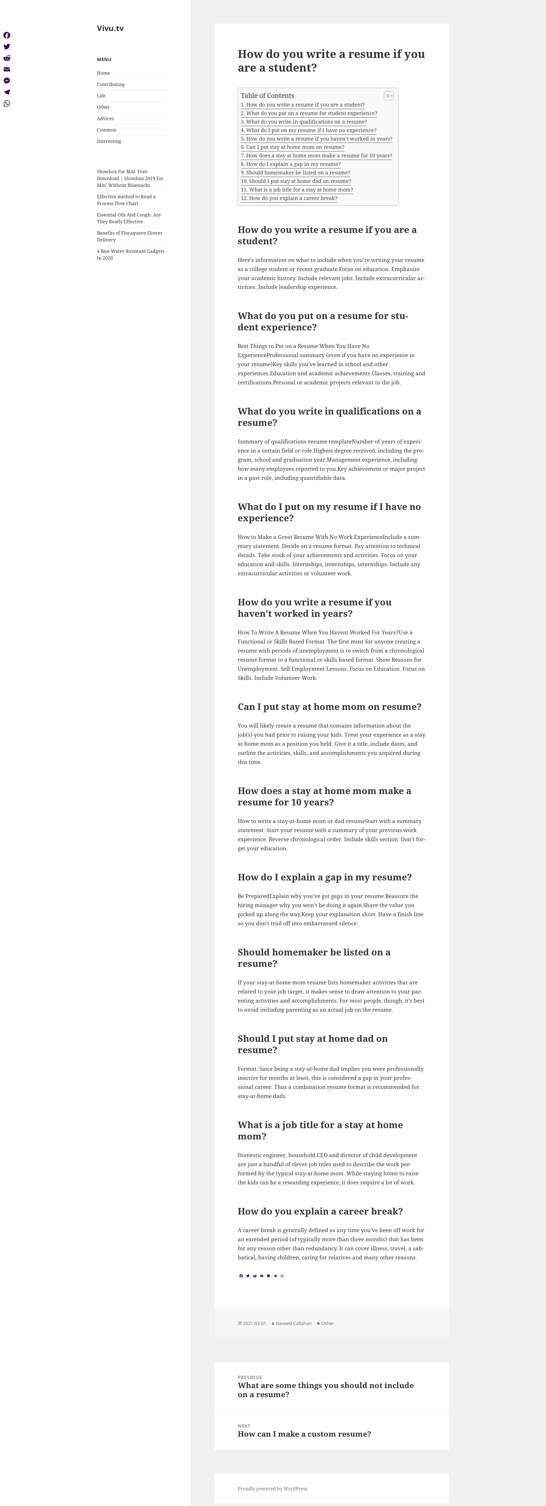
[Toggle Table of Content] (386, 96)
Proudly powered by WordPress (272, 1489)
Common (106, 130)
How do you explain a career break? (293, 198)
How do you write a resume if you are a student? (305, 104)
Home (103, 73)
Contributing (111, 84)
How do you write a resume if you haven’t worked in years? (319, 138)
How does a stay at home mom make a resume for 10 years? (319, 155)
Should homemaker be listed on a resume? (298, 172)
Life (101, 96)
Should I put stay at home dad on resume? (300, 181)
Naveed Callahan (294, 1323)
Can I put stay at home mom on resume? (295, 146)
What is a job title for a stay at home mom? (301, 189)
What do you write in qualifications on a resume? (306, 121)
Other (103, 107)
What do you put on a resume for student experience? (311, 113)
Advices (105, 118)
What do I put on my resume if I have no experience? (311, 130)
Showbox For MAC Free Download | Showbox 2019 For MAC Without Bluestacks (130, 178)
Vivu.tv (110, 28)
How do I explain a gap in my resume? (293, 164)
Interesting (109, 141)
